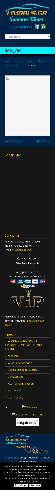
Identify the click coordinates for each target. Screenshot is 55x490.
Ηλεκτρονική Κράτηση (20, 383)
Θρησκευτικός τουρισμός (22, 370)
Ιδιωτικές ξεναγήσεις (19, 363)
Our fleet (19, 61)
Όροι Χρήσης (15, 397)
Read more (35, 485)
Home (8, 61)
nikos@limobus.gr (22, 250)
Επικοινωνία (14, 390)
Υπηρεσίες (13, 356)
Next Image (43, 141)
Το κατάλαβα (21, 485)
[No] (51, 476)
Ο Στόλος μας (15, 376)
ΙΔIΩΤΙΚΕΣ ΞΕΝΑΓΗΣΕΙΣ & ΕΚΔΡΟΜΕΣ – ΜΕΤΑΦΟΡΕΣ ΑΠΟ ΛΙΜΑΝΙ (23, 345)
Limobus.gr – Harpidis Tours (27, 12)
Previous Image (13, 141)
